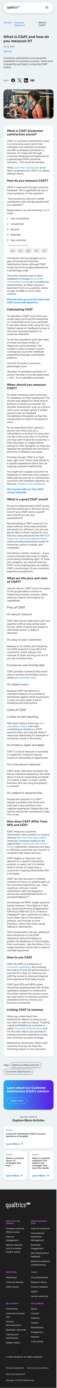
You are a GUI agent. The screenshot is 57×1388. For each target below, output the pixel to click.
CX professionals (39, 1277)
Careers (34, 1323)
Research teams (39, 1282)
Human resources (39, 1296)
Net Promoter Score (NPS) (31, 837)
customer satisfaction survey (25, 280)
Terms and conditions (38, 1368)
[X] (19, 1351)
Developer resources (16, 1330)
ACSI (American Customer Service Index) (28, 537)
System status (13, 1343)
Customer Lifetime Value (28, 1028)
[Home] (13, 7)
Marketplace (37, 1327)
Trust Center (37, 1341)
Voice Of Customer (40, 1229)
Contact (35, 1313)
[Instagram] (7, 1351)
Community (12, 1309)
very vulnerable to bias (25, 725)
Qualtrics (8, 51)
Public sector (12, 1287)
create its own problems (30, 483)
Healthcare (11, 1277)
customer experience (19, 967)
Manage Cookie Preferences (20, 1380)
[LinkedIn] (26, 1351)
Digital (34, 1291)
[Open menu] (47, 8)
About (34, 1309)
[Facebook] (13, 1351)
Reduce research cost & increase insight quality (14, 1248)
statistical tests (27, 677)
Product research (39, 1287)
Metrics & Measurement (25, 1065)
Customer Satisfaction (18, 1071)
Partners (35, 1337)
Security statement (15, 1374)
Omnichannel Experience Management (37, 1237)
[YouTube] (32, 1351)
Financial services (14, 1282)
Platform (35, 1318)
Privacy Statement (15, 1368)
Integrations (37, 1332)
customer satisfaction (26, 167)
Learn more (17, 1100)
